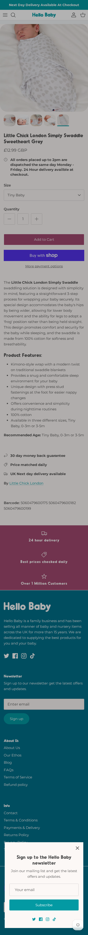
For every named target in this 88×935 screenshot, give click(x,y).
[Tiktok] (54, 919)
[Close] (77, 848)
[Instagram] (47, 919)
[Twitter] (34, 919)
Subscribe (44, 905)
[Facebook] (40, 919)
